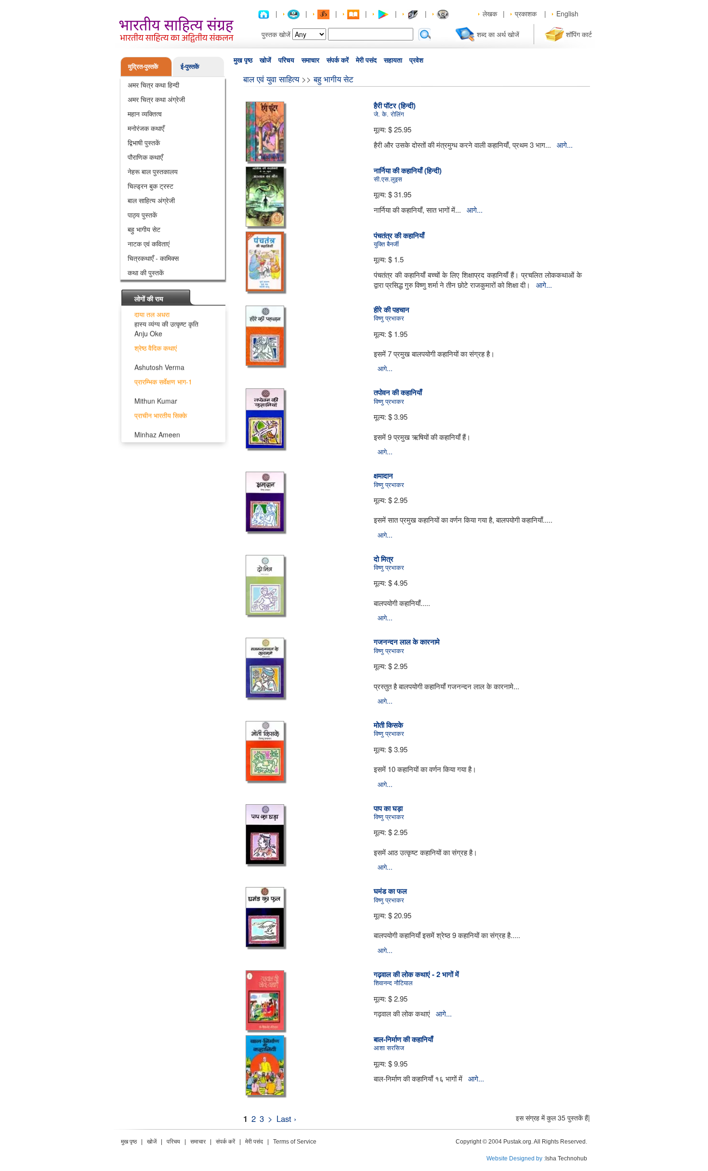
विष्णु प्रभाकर (389, 317)
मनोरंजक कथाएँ (146, 128)
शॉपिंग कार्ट (579, 34)
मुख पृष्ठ (243, 60)
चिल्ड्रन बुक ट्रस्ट (150, 186)
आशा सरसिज (389, 1047)
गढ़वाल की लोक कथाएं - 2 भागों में (416, 974)
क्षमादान (383, 475)
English (567, 13)
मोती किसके (388, 725)
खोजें (265, 60)
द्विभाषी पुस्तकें (144, 142)
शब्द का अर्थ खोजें (498, 34)
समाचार (310, 60)
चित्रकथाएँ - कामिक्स (153, 258)
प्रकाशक (526, 13)
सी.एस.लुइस (388, 178)
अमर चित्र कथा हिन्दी (153, 85)
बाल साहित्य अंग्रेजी (151, 200)
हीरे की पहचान (391, 309)
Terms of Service (294, 1141)
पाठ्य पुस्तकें (142, 214)
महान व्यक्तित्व (145, 113)
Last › (286, 1118)
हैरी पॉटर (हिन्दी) (395, 105)
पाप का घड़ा (388, 808)
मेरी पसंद (366, 60)
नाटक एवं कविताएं (149, 243)
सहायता (393, 60)
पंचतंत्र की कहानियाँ (399, 235)
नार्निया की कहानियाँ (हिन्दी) (408, 170)
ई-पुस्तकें (190, 66)
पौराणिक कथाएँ (145, 157)
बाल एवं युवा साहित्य (271, 79)
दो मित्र (383, 558)
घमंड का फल (390, 891)
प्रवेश (416, 60)
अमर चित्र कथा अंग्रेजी (156, 99)
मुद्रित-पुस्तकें (143, 66)
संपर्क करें (338, 60)
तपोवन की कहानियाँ (398, 392)
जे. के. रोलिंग (389, 113)
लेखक (490, 13)
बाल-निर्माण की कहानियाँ (403, 1039)
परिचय (286, 60)
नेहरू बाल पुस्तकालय (153, 171)
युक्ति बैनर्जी (386, 243)
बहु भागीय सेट (144, 229)
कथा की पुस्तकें (146, 272)
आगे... (565, 145)
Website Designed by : (515, 1158)
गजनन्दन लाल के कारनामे (407, 641)
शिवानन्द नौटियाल (393, 982)
